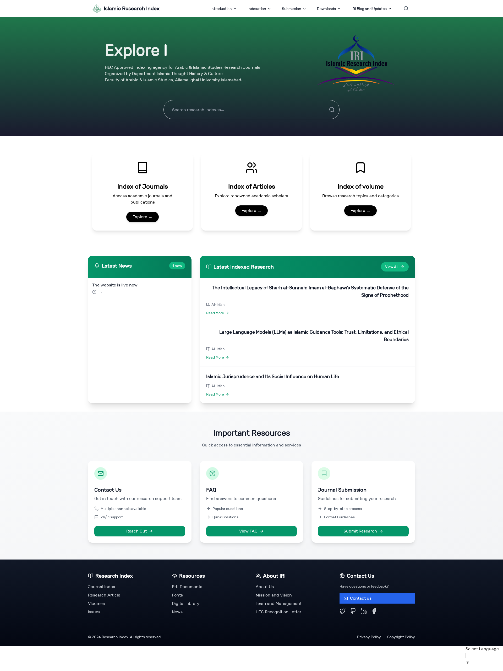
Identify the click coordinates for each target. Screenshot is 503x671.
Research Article (104, 595)
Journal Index (101, 586)
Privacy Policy (369, 637)
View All (391, 266)
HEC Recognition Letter (278, 611)
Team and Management (279, 603)
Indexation (257, 8)
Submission (291, 8)
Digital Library (185, 603)
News (177, 611)
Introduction (221, 8)
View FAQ (248, 531)
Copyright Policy (401, 637)
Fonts (177, 595)
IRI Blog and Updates (369, 8)
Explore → (142, 216)
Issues (94, 611)
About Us (265, 586)
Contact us (360, 598)
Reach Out (136, 531)
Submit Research (360, 531)
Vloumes (96, 603)
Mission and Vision (274, 595)
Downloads (326, 8)
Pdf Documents (187, 586)
